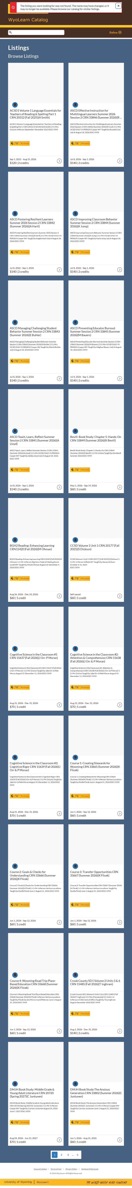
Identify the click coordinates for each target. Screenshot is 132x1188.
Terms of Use (56, 1169)
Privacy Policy (71, 1169)
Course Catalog (40, 1169)
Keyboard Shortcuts (89, 1169)
